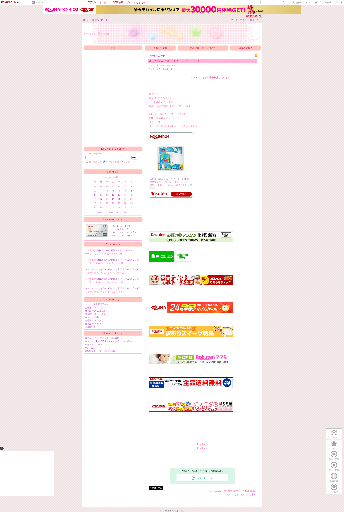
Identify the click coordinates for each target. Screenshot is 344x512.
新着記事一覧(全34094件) (203, 48)
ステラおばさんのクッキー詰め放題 (102, 338)
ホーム (334, 437)
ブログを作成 (324, 2)
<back (99, 212)
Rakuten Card (113, 219)
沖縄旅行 (89, 327)
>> (301, 2)
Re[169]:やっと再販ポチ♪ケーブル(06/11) (116, 250)
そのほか (39, 2)
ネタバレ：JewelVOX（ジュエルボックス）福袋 (108, 341)
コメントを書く (248, 494)
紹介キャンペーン (93, 344)
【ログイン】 (255, 20)
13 (119, 195)
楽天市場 (338, 2)
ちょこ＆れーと (92, 269)
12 (113, 195)
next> (126, 212)
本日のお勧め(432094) (166, 65)
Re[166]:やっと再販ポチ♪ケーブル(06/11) (116, 279)
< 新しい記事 (160, 48)
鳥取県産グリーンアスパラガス (100, 351)
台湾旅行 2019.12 (93, 314)
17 (101, 199)
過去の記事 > (245, 48)
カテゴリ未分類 (92, 304)
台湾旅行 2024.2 (93, 323)
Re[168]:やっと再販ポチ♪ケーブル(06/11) (116, 260)
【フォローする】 (237, 20)
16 (95, 199)
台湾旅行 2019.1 (93, 307)
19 (113, 199)
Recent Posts (113, 333)
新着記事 (334, 481)
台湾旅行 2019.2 (93, 311)
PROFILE (106, 20)
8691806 (252, 16)
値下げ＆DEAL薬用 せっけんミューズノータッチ (174, 61)
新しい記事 (334, 470)
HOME (86, 20)
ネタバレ (89, 317)
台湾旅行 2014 (92, 320)
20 (119, 199)
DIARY (95, 20)
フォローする (334, 448)
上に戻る (334, 492)
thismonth (113, 212)
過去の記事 (334, 459)
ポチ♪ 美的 (90, 347)
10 (101, 195)
